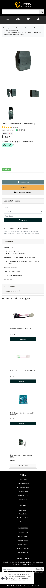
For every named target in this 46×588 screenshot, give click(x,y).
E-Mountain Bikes (23, 484)
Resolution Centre (23, 518)
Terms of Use (23, 532)
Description (8, 242)
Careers (23, 522)
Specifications (9, 286)
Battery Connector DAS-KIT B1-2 (22, 329)
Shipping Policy (23, 544)
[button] (23, 187)
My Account (23, 510)
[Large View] (11, 93)
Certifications (23, 552)
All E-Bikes (23, 480)
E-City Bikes (23, 499)
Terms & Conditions (32, 572)
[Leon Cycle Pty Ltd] (23, 5)
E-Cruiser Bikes (23, 495)
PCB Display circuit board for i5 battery (22, 414)
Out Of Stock (23, 466)
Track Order (23, 514)
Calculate (23, 220)
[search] (41, 11)
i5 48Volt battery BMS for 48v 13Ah (21, 456)
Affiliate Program (23, 548)
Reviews (7, 291)
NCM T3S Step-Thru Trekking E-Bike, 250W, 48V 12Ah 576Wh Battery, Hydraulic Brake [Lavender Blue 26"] (20, 578)
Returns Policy (23, 540)
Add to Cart (24, 182)
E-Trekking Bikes (23, 488)
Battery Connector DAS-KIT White (23, 371)
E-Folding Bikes (23, 491)
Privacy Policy (23, 536)
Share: (4, 133)
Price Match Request (24, 192)
